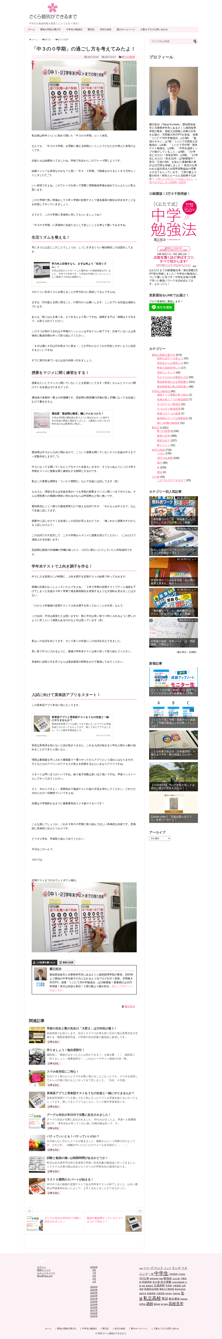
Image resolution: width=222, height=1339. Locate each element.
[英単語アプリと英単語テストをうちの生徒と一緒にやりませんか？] (37, 1100)
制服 (161, 1279)
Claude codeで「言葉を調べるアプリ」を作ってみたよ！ (171, 818)
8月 (94, 1270)
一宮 (151, 1274)
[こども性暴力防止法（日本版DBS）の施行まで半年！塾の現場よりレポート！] (173, 745)
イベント (156, 1268)
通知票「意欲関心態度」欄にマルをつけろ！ (78, 413)
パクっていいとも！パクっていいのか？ (73, 1136)
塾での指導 (128, 57)
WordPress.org (44, 1276)
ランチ (176, 1268)
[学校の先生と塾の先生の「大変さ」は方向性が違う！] (37, 1035)
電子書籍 (164, 1304)
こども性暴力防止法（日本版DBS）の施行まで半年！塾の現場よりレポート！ (173, 754)
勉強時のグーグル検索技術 (172, 418)
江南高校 (160, 1293)
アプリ (146, 1268)
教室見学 (142, 1294)
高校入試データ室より (170, 358)
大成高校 (159, 1285)
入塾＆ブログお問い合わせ (155, 29)
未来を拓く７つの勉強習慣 (172, 399)
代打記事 (144, 1278)
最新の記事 (68, 962)
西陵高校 (184, 1299)
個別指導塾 (154, 1279)
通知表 (157, 1304)
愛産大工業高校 (166, 1289)
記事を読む (53, 1042)
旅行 (159, 462)
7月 (94, 1273)
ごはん (161, 453)
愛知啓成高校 (180, 1289)
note (141, 1268)
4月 (94, 1278)
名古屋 (156, 1282)
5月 (94, 1276)
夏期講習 (149, 1286)
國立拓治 (129, 1006)
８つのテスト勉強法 (168, 404)
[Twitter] (38, 985)
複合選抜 (174, 1298)
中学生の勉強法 (75, 29)
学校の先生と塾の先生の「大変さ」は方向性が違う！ (82, 1028)
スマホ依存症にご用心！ (63, 1071)
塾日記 (92, 29)
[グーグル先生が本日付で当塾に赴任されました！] (37, 1121)
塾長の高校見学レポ (168, 367)
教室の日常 (163, 435)
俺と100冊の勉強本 (168, 423)
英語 (165, 1298)
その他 (156, 476)
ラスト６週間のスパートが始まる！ (70, 1179)
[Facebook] (43, 985)
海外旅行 (168, 1294)
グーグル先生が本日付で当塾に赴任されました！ (79, 1114)
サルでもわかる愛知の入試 (172, 377)
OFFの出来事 (165, 458)
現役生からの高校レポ (170, 363)
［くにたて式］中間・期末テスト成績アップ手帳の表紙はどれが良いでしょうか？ (173, 722)
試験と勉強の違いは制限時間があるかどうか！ (77, 1158)
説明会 (142, 1304)
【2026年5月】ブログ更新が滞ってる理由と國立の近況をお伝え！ (173, 787)
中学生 (161, 1273)
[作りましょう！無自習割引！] (37, 1057)
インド (167, 1268)
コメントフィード (46, 1273)
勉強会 (167, 1278)
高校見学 (176, 1304)
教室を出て (163, 440)
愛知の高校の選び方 (51, 29)
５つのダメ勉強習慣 (168, 408)
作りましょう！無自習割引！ (66, 1050)
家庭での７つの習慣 (168, 413)
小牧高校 (176, 1285)
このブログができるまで (171, 480)
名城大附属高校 (178, 1282)
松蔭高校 (151, 1293)
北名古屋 (176, 1279)
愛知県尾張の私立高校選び (172, 386)
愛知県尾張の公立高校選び (172, 382)
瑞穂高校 (176, 1294)
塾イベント (163, 445)
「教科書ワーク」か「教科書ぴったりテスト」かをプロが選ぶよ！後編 (173, 612)
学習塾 (168, 1285)
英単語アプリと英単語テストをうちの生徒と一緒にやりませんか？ (91, 1093)
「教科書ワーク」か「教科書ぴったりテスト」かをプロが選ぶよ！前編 (173, 521)
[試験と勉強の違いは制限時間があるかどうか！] (37, 1164)
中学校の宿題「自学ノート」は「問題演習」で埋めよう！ (173, 643)
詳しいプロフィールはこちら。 (176, 179)
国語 (143, 1286)
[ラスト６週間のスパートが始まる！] (37, 1186)
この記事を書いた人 (45, 962)
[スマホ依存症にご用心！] (37, 1078)
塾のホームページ (127, 29)
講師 (149, 1304)
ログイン (41, 1267)
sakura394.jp (41, 282)
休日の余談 (107, 29)
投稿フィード (44, 1270)
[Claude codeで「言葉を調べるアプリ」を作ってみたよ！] (173, 808)
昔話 (159, 472)
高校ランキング (166, 372)
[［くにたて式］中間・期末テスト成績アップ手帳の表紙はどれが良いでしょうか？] (173, 713)
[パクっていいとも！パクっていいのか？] (37, 1143)
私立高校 (152, 1298)
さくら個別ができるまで (114, 1333)
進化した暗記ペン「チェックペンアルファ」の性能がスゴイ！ (173, 551)
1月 (94, 1281)
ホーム (31, 29)
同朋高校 (147, 1282)
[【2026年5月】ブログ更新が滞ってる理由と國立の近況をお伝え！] (173, 776)
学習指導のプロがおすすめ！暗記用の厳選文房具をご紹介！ (173, 582)
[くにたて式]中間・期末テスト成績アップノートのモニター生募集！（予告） (173, 692)
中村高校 (173, 1274)
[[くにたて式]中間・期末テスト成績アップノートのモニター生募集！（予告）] (173, 681)
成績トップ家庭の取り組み (172, 394)
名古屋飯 (165, 1281)
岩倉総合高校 (151, 1289)
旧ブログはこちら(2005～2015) (167, 182)
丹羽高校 (181, 1274)
